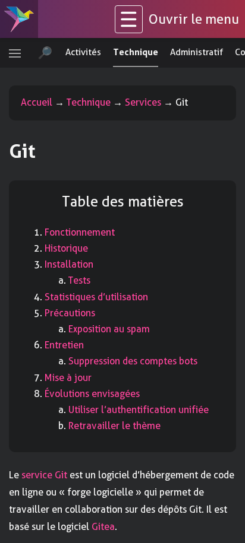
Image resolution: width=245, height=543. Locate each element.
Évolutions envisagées (92, 393)
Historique (66, 248)
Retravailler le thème (114, 425)
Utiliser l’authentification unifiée (138, 409)
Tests (79, 280)
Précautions (70, 313)
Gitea (103, 526)
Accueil (36, 102)
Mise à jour (68, 377)
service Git (44, 475)
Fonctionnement (80, 232)
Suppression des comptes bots (132, 361)
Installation (69, 264)
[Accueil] (19, 19)
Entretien (64, 345)
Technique (89, 102)
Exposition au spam (109, 329)
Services (143, 102)
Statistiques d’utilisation (96, 297)
